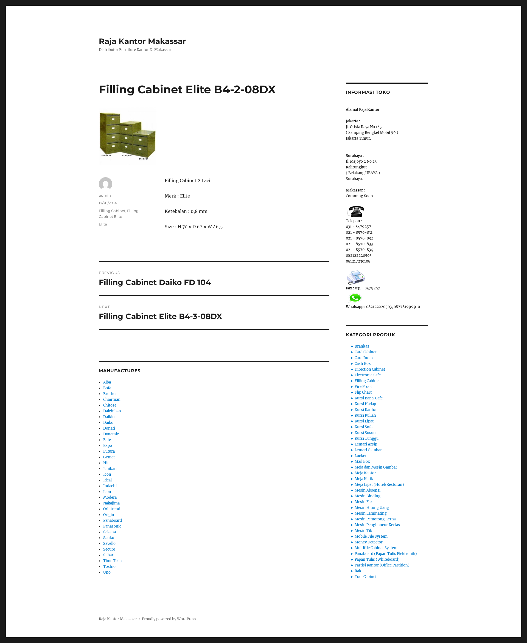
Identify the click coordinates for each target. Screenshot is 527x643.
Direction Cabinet (370, 369)
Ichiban (110, 468)
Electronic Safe (368, 375)
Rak (358, 571)
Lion (107, 491)
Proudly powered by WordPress (169, 619)
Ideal (107, 480)
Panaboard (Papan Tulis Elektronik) (386, 553)
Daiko (108, 422)
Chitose (109, 405)
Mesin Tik (363, 530)
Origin (108, 514)
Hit (106, 463)
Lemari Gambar (368, 450)
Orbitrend (111, 509)
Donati (109, 428)
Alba (107, 382)
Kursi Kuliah (365, 415)
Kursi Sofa (363, 427)
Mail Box (362, 461)
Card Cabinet (366, 352)
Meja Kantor (365, 473)
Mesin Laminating (371, 513)
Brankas (362, 346)
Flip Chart (363, 392)
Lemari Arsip (366, 444)
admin (105, 195)
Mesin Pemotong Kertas (376, 519)
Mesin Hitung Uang (372, 507)
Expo (107, 445)
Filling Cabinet (112, 210)
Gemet (109, 457)
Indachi (110, 486)
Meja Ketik (364, 478)
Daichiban (112, 411)
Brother (110, 393)
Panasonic (112, 526)
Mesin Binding (367, 496)
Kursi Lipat (364, 421)
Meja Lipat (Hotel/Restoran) (379, 484)
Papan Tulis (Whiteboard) (377, 559)
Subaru (109, 555)
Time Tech (112, 561)
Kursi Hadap (365, 404)
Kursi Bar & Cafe (369, 398)
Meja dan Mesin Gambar (376, 467)
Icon (107, 474)
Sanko (108, 537)
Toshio (109, 566)
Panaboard (112, 520)
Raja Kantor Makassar (142, 41)
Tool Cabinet (366, 576)
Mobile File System (371, 536)
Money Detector (369, 542)
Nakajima (111, 503)
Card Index (364, 358)
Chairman (111, 399)
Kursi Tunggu (367, 438)
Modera (110, 497)
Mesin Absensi (367, 490)
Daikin (109, 416)
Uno (107, 572)
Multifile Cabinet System (376, 548)
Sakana (109, 532)
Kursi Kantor (366, 409)
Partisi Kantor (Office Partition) (382, 565)
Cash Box (363, 363)
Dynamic (111, 434)
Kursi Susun (365, 432)
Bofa (107, 388)
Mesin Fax (364, 502)
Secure (109, 549)
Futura (109, 451)
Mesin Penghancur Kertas (377, 525)
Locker (361, 455)
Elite (103, 224)
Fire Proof (363, 386)
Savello (109, 543)
